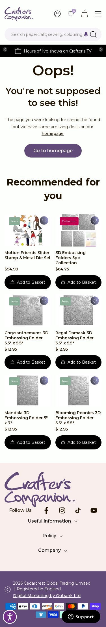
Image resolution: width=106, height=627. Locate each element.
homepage (53, 133)
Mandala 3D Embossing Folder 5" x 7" (26, 417)
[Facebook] (46, 510)
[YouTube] (93, 510)
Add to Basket (31, 282)
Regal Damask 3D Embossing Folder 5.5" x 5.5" (74, 338)
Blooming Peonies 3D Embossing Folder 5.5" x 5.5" (78, 417)
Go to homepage (53, 150)
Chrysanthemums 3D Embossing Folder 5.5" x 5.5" (26, 338)
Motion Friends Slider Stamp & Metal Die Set (28, 255)
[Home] (19, 14)
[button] (86, 34)
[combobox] (53, 34)
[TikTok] (78, 510)
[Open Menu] (98, 13)
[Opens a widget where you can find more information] (80, 617)
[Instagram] (62, 510)
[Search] (93, 34)
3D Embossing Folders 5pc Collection (70, 257)
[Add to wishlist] (44, 220)
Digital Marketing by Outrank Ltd (47, 595)
